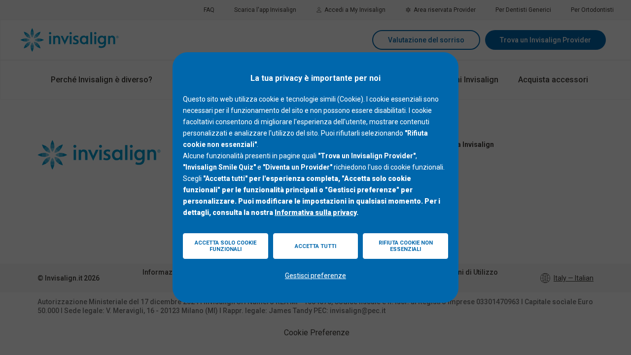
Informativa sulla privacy (315, 212)
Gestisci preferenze (315, 276)
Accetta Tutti (315, 246)
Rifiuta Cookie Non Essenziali (406, 246)
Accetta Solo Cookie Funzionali (225, 246)
